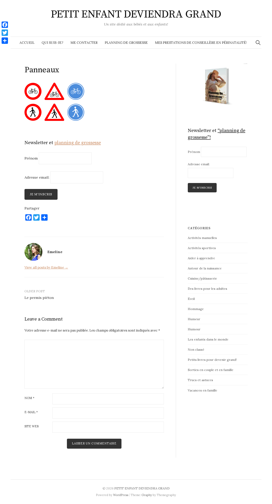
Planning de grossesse (126, 42)
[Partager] (5, 41)
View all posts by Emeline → (46, 267)
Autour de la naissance (205, 268)
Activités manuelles (202, 238)
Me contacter (84, 42)
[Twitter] (5, 33)
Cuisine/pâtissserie (202, 278)
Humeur (194, 319)
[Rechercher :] (258, 42)
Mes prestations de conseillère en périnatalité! (201, 42)
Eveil (191, 299)
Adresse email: (37, 177)
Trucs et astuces (200, 380)
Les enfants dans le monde (208, 339)
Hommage (196, 309)
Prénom (31, 158)
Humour (194, 329)
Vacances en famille (202, 390)
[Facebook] (5, 25)
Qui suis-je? (52, 42)
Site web (31, 426)
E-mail (31, 412)
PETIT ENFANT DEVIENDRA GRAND (136, 14)
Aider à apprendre (201, 258)
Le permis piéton (39, 297)
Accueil (27, 42)
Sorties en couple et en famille (210, 370)
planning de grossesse (77, 143)
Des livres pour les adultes (207, 289)
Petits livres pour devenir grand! (212, 360)
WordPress (120, 495)
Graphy (147, 495)
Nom (29, 398)
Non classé (196, 349)
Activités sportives (202, 248)
